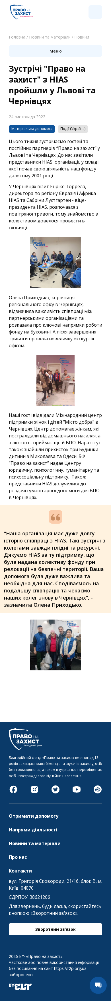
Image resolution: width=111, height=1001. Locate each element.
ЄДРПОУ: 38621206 (29, 897)
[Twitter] (55, 792)
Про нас (18, 857)
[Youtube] (76, 792)
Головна (17, 37)
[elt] (20, 988)
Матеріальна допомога (31, 128)
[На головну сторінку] (21, 18)
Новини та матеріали (50, 37)
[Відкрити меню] (95, 12)
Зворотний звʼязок (55, 929)
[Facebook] (13, 792)
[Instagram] (34, 792)
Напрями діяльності (33, 830)
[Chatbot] (97, 792)
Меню (56, 51)
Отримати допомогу (33, 816)
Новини (81, 37)
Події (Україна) (72, 128)
